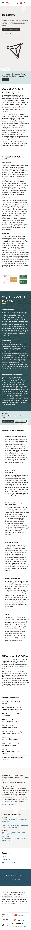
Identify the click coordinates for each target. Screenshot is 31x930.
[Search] (18, 3)
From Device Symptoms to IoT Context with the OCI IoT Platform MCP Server (15, 826)
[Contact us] (28, 3)
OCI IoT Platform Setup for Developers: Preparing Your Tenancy (13, 833)
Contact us (17, 879)
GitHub (9, 686)
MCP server (20, 661)
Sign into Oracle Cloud (8, 421)
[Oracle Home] (7, 3)
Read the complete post (9, 804)
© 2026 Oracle (5, 914)
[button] (3, 3)
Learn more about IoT (20, 421)
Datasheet (5, 856)
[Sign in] (24, 3)
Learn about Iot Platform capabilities (11, 29)
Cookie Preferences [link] (6, 917)
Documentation (6, 859)
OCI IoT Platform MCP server (10, 863)
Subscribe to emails (6, 919)
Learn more (5, 80)
